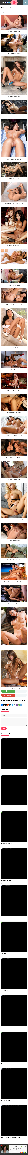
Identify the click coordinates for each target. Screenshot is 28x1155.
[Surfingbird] (12, 705)
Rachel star (4, 1027)
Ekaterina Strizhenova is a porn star (10, 1137)
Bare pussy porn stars (6, 843)
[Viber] (17, 705)
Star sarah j (4, 953)
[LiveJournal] (10, 705)
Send (4, 728)
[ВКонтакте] (2, 705)
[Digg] (6, 705)
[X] (4, 705)
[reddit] (8, 705)
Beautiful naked (5, 990)
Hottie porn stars (5, 806)
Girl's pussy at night (6, 880)
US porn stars (4, 770)
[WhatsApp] (19, 705)
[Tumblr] (14, 705)
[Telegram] (21, 705)
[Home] (9, 2)
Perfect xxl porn (5, 1063)
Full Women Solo (5, 1100)
